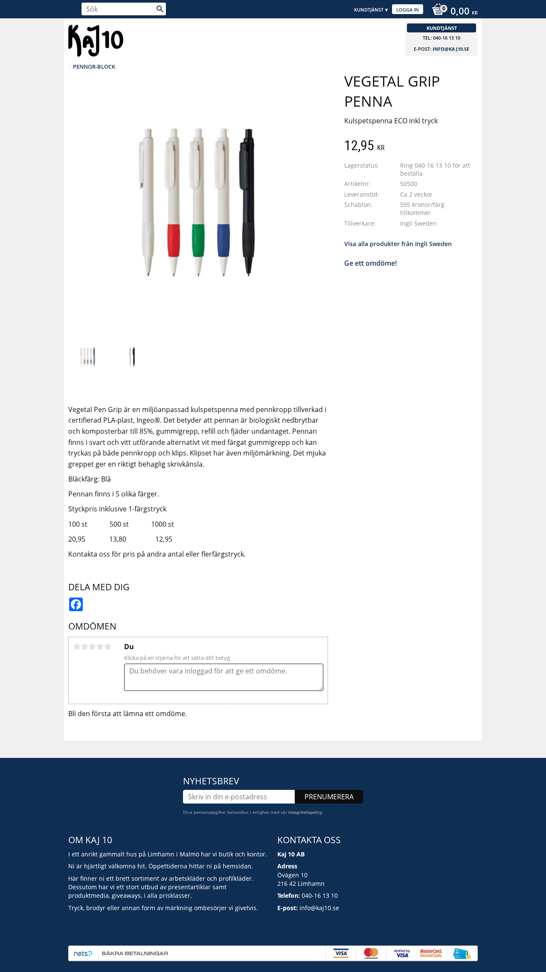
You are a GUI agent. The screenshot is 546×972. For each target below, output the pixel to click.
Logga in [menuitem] (407, 9)
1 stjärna (77, 646)
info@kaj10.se (451, 49)
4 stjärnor (100, 646)
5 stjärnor (107, 646)
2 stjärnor (84, 646)
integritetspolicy (305, 812)
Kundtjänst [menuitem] (368, 9)
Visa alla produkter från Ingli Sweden (398, 244)
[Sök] (160, 9)
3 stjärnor (92, 646)
